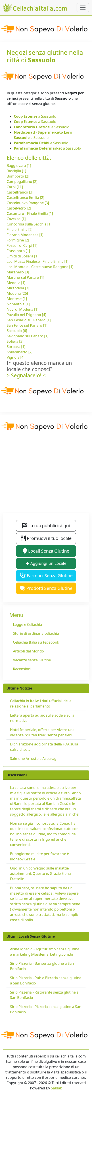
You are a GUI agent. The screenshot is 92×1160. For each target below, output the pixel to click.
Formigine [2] (18, 240)
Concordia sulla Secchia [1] (29, 224)
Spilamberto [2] (20, 352)
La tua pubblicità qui (48, 526)
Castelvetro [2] (19, 208)
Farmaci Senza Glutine (49, 576)
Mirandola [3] (18, 288)
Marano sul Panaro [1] (25, 277)
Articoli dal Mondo (28, 651)
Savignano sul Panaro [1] (27, 336)
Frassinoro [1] (18, 250)
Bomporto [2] (18, 176)
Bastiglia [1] (16, 170)
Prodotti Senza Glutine (48, 588)
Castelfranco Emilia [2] (25, 197)
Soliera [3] (15, 341)
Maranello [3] (18, 272)
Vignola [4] (16, 357)
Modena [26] (17, 293)
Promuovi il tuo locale (48, 538)
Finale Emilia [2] (20, 229)
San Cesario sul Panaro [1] (29, 320)
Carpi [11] (15, 186)
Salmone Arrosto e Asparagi (33, 758)
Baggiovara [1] (19, 165)
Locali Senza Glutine (48, 551)
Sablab (56, 1088)
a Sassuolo (35, 116)
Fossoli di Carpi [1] (22, 245)
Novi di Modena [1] (22, 309)
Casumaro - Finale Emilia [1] (30, 213)
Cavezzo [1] (16, 218)
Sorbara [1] (16, 346)
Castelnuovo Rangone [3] (28, 202)
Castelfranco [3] (20, 192)
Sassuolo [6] (17, 330)
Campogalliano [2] (22, 181)
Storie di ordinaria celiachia (36, 633)
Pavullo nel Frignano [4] (26, 314)
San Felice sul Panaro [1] (27, 325)
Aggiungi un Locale (47, 563)
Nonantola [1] (18, 304)
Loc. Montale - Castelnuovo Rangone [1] (40, 266)
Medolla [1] (16, 282)
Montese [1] (17, 298)
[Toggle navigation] (83, 7)
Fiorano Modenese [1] (25, 234)
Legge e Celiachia (27, 624)
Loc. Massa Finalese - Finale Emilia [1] (38, 261)
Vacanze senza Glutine (32, 660)
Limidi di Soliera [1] (22, 256)
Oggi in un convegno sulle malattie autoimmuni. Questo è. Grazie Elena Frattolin (40, 873)
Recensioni (22, 668)
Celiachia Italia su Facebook (36, 642)
